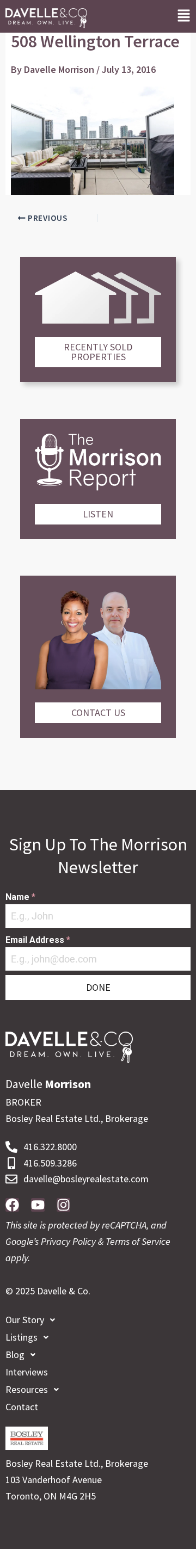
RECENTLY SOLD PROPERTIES (98, 352)
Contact (21, 1406)
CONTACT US (98, 712)
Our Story (24, 1319)
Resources (26, 1389)
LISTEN (98, 514)
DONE (98, 987)
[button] (184, 16)
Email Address (37, 940)
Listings (21, 1337)
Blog (14, 1354)
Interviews (26, 1372)
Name (20, 897)
